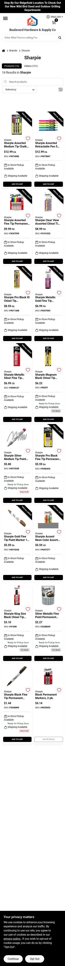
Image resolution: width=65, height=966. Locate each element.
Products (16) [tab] (11, 66)
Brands (13, 50)
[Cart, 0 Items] (54, 22)
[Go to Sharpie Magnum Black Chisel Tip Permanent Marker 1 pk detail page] (48, 356)
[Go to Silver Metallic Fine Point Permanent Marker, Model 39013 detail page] (48, 595)
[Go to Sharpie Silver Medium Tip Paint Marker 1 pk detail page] (17, 437)
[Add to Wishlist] (28, 138)
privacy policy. (12, 938)
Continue (13, 959)
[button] (53, 16)
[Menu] (5, 18)
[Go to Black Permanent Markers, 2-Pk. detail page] (48, 676)
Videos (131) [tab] (31, 66)
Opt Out (34, 959)
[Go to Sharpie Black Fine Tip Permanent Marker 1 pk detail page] (17, 676)
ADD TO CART (17, 184)
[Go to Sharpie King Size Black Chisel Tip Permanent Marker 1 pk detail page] (17, 595)
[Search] (60, 37)
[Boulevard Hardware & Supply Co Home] (32, 20)
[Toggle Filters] (61, 90)
